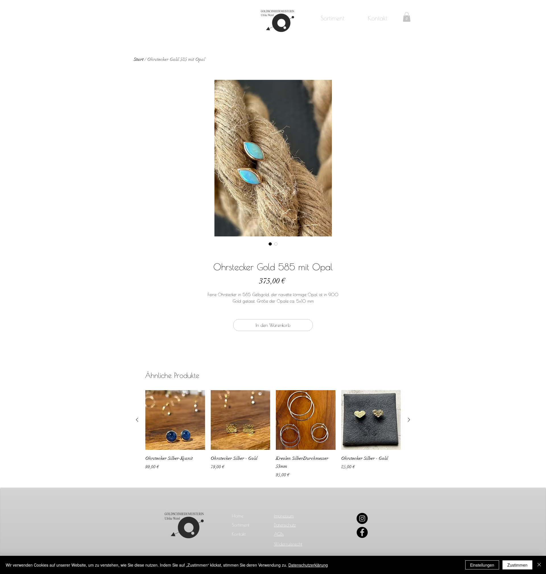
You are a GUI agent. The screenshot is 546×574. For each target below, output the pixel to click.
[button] (407, 17)
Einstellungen (482, 565)
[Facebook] (362, 532)
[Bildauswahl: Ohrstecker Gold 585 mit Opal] (270, 244)
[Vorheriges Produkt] (137, 419)
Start (139, 59)
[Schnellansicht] (175, 420)
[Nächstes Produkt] (409, 419)
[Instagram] (362, 518)
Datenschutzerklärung (308, 565)
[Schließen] (539, 564)
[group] (273, 434)
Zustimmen (517, 565)
